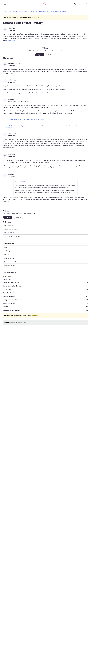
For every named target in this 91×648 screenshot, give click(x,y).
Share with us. (35, 17)
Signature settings (9, 232)
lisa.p (9, 154)
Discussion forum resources (45, 310)
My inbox (6, 254)
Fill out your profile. (21, 322)
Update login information (11, 229)
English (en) (77, 4)
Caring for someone (45, 303)
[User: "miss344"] (5, 29)
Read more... (35, 315)
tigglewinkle (11, 63)
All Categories (7, 279)
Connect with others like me (45, 286)
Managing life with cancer (45, 293)
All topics (6, 247)
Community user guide (10, 262)
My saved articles (9, 258)
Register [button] (50, 55)
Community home (9, 243)
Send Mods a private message (12, 236)
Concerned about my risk (45, 282)
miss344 (10, 28)
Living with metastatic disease (45, 300)
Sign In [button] (40, 55)
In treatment (45, 289)
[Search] (83, 3)
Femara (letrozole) (12, 40)
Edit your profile (8, 225)
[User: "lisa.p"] (5, 155)
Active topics (8, 251)
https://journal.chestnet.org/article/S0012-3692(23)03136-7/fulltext (24, 119)
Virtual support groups (10, 265)
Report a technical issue (10, 272)
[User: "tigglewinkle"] (5, 64)
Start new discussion (9, 240)
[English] (44, 3)
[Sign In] (86, 3)
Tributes (45, 307)
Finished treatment (45, 296)
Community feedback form (11, 269)
